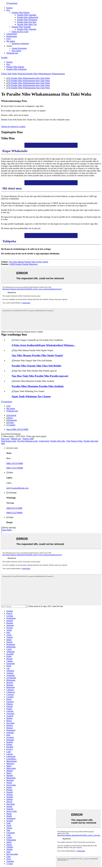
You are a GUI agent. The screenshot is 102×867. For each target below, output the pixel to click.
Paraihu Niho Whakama (27, 20)
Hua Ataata (16, 51)
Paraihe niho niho (57, 441)
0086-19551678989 (14, 463)
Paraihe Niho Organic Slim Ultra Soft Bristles (36, 365)
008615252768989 (14, 513)
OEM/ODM (11, 34)
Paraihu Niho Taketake (26, 15)
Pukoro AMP (28, 439)
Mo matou (10, 41)
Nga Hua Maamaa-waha (27, 441)
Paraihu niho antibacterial (27, 17)
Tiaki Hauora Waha (74, 441)
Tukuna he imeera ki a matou (13, 126)
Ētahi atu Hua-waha (20, 31)
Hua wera (5, 439)
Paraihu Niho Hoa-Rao (26, 22)
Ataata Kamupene (19, 48)
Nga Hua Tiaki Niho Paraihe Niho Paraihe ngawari (40, 376)
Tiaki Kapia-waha (8, 441)
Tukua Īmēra (6, 530)
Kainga (9, 8)
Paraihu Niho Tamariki (21, 27)
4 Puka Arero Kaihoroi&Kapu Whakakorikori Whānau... (43, 345)
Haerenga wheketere (20, 43)
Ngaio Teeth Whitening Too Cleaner (31, 396)
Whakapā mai (12, 53)
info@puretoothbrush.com (17, 488)
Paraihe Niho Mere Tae (27, 24)
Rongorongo (11, 36)
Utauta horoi (44, 441)
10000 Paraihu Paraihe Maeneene (23, 264)
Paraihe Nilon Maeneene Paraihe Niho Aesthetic (38, 386)
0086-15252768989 (14, 468)
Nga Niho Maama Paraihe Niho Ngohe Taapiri (28, 262)
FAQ (8, 39)
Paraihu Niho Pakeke (20, 12)
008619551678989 (14, 508)
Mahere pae (16, 439)
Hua (8, 10)
